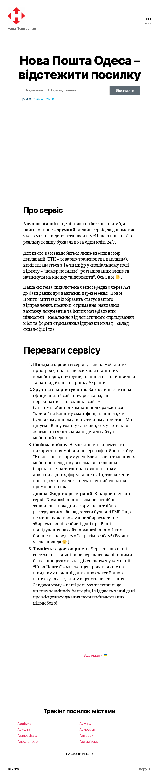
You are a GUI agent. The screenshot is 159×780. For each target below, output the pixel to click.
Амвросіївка (27, 735)
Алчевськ (87, 729)
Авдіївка (24, 723)
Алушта (23, 729)
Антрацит (87, 735)
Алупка (85, 723)
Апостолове (27, 741)
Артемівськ (89, 741)
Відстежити (125, 90)
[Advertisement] (79, 144)
